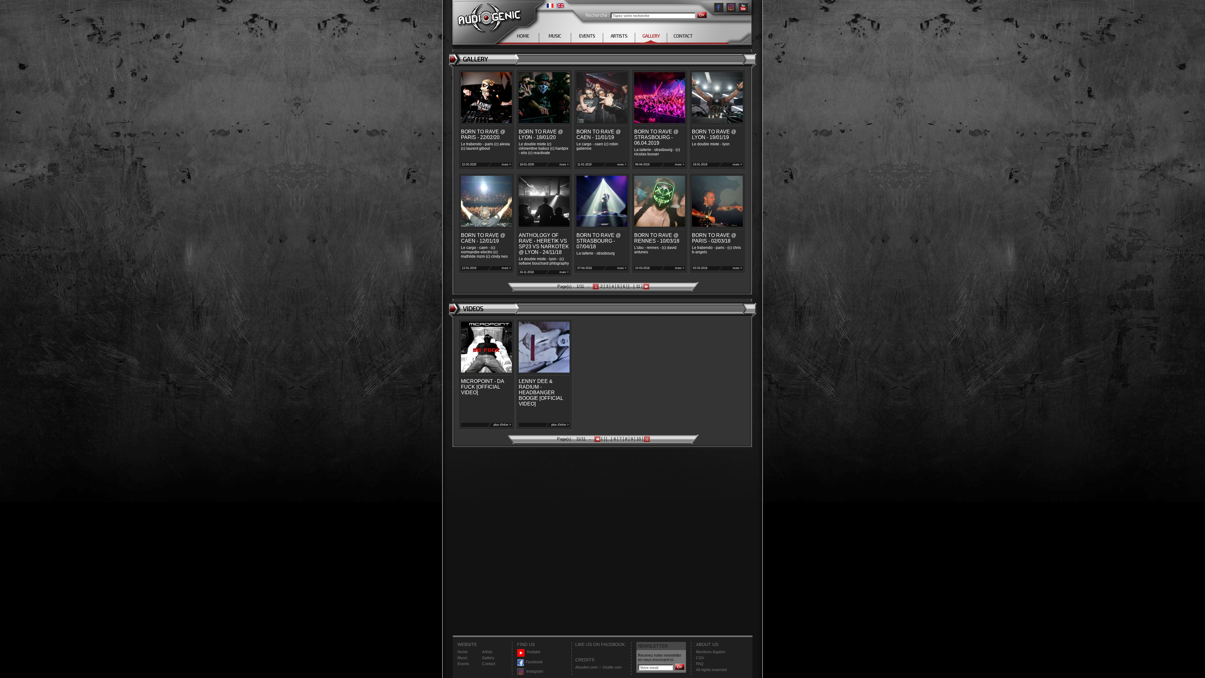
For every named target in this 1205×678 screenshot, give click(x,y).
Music (463, 658)
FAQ (699, 664)
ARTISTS (619, 36)
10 (638, 439)
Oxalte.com (612, 667)
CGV (700, 658)
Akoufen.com (586, 667)
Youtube (533, 652)
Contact (488, 664)
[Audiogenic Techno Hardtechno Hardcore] (488, 16)
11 (638, 286)
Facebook (534, 662)
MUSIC (555, 36)
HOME (523, 36)
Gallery (488, 658)
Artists (487, 652)
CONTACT (683, 36)
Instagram (534, 671)
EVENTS (587, 36)
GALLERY (651, 36)
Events (463, 664)
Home (463, 652)
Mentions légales (710, 652)
